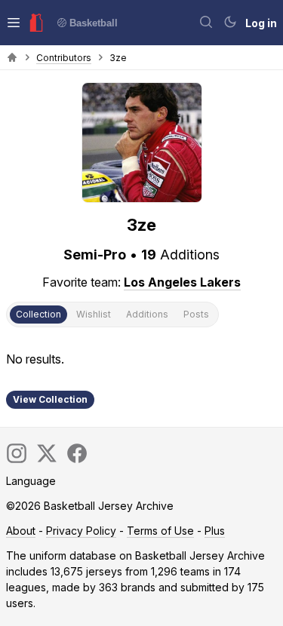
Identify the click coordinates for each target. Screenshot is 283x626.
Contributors (63, 57)
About (20, 530)
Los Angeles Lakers (182, 282)
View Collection (50, 399)
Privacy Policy (81, 530)
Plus (215, 530)
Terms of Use (160, 530)
